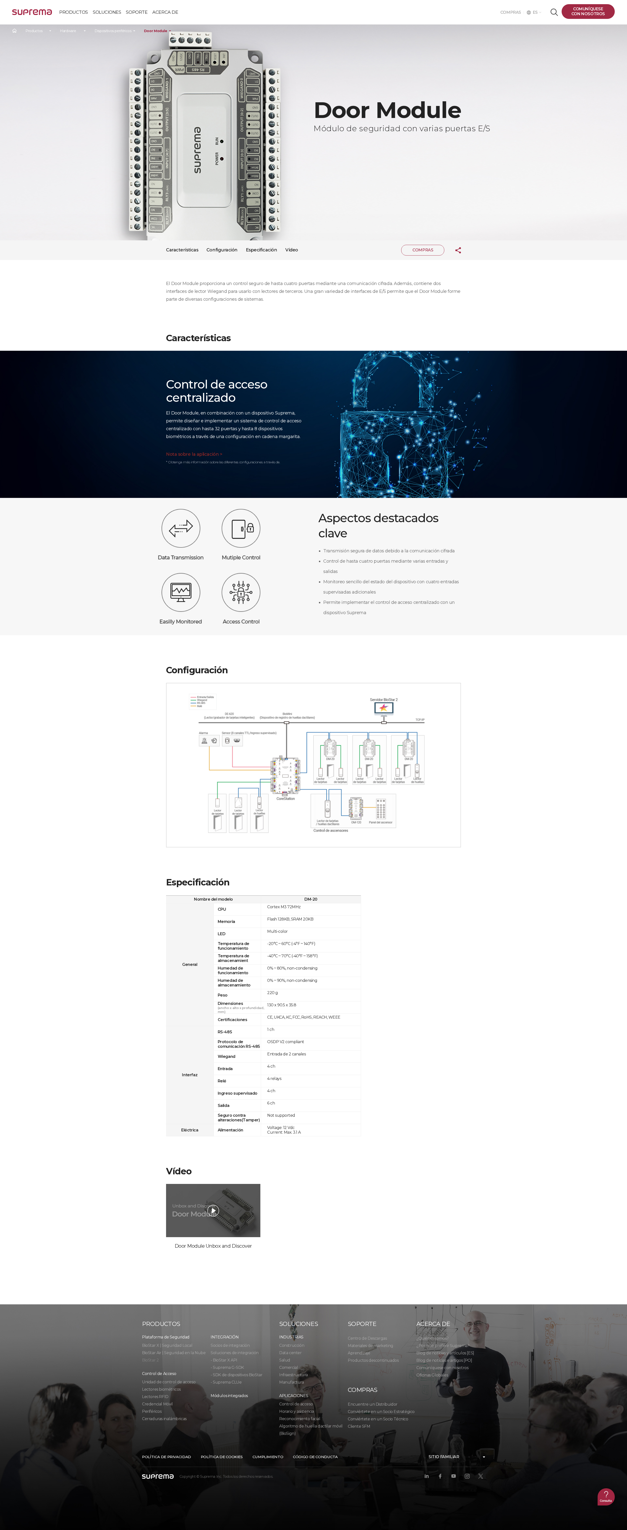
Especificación (261, 250)
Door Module (155, 31)
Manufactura (291, 1382)
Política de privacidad (166, 1456)
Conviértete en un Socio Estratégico (381, 1411)
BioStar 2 (150, 1360)
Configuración (222, 250)
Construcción (291, 1345)
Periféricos (152, 1411)
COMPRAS (512, 12)
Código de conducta (315, 1456)
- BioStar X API (224, 1360)
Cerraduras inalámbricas (164, 1418)
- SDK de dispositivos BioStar (236, 1375)
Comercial (288, 1367)
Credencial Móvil (157, 1404)
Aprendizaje (359, 1353)
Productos (34, 31)
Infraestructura (293, 1375)
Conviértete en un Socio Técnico (378, 1419)
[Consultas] (606, 1496)
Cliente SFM (359, 1426)
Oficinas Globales (432, 1375)
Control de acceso (296, 1404)
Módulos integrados (229, 1395)
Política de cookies (222, 1456)
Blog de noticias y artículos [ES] (445, 1353)
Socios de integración (230, 1345)
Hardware (68, 31)
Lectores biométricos (161, 1389)
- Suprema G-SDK (227, 1367)
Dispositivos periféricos (113, 31)
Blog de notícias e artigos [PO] (444, 1360)
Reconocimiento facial (299, 1418)
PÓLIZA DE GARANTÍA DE (32, 14)
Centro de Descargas (367, 1338)
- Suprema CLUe (226, 1382)
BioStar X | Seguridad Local (167, 1345)
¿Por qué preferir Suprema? (443, 1345)
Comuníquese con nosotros (442, 1367)
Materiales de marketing (370, 1345)
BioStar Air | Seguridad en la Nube (173, 1352)
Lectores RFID (155, 1396)
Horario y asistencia (296, 1411)
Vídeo (291, 250)
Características (182, 250)
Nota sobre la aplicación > (194, 454)
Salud (284, 1360)
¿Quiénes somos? (432, 1338)
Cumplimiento (268, 1456)
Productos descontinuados (373, 1360)
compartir (454, 250)
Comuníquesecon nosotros (588, 11)
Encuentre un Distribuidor (373, 1404)
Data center (290, 1352)
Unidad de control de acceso (168, 1382)
